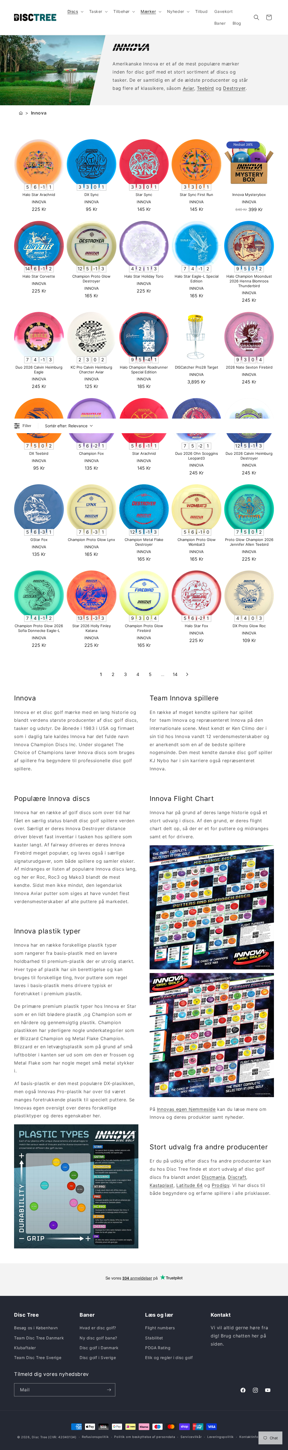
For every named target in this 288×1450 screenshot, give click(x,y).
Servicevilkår (191, 1437)
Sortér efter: (66, 425)
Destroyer (234, 88)
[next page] (187, 674)
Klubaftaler (25, 1347)
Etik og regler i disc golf (169, 1357)
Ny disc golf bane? (98, 1337)
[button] (75, 11)
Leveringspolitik (220, 1437)
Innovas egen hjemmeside (186, 1109)
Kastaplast (162, 1185)
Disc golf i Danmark (99, 1347)
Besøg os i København (36, 1327)
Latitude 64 (189, 1185)
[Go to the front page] (21, 113)
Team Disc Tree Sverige (37, 1357)
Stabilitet (154, 1337)
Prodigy (220, 1185)
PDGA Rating (158, 1347)
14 (175, 674)
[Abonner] (109, 1389)
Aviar (188, 88)
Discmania (213, 1177)
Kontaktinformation (255, 1437)
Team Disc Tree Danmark (39, 1337)
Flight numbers (160, 1327)
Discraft (237, 1177)
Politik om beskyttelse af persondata (144, 1437)
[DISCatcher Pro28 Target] (196, 337)
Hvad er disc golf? (98, 1327)
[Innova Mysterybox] (249, 164)
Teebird (205, 88)
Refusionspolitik (95, 1437)
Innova (39, 113)
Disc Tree (39, 1437)
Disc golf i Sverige (98, 1357)
